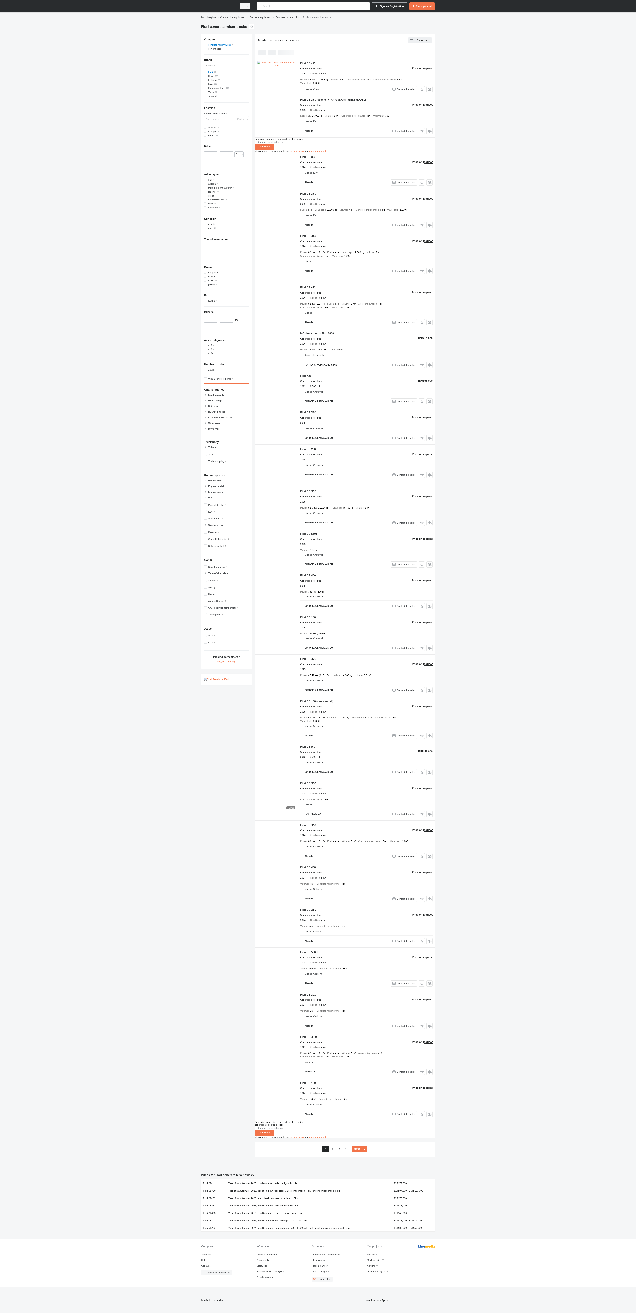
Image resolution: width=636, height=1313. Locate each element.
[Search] (260, 6)
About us (206, 1254)
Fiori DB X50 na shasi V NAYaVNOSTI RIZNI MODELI (333, 99)
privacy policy (297, 151)
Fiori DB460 (307, 157)
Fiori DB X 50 (308, 1037)
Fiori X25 (305, 375)
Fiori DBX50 (307, 63)
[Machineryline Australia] (218, 6)
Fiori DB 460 (308, 575)
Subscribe (264, 146)
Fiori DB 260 (308, 449)
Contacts (206, 1265)
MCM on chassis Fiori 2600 (317, 333)
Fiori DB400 (209, 1220)
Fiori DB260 (209, 1205)
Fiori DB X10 (308, 994)
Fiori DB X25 (308, 659)
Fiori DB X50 (308, 193)
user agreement (317, 151)
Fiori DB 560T (308, 533)
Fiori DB (207, 1183)
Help (203, 1260)
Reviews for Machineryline (270, 1271)
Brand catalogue (265, 1277)
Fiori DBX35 (209, 1213)
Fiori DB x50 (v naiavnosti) (316, 701)
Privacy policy (263, 1260)
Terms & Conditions (266, 1254)
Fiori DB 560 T (309, 952)
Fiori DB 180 (308, 617)
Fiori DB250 (209, 1228)
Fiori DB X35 (308, 491)
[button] (422, 89)
